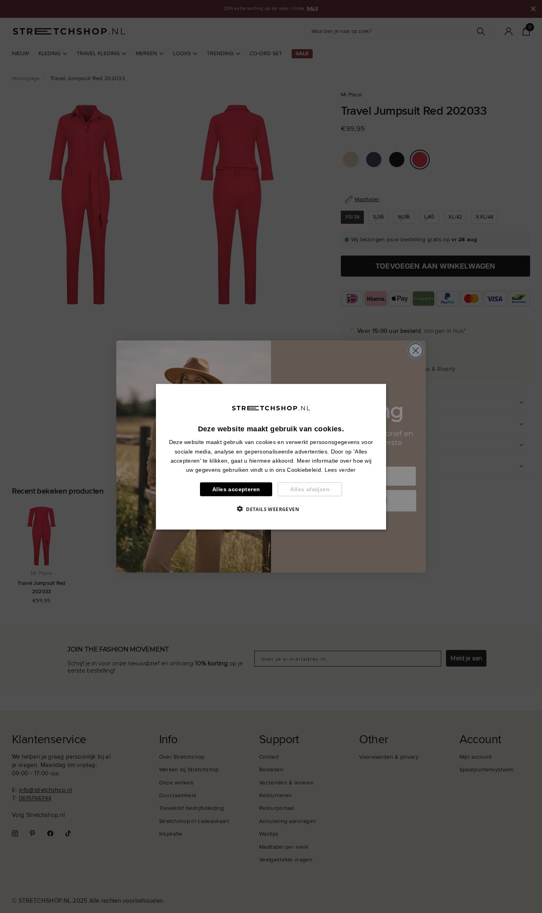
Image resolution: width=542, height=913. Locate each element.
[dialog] (271, 456)
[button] (271, 508)
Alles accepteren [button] (236, 489)
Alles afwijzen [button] (310, 489)
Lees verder (340, 469)
